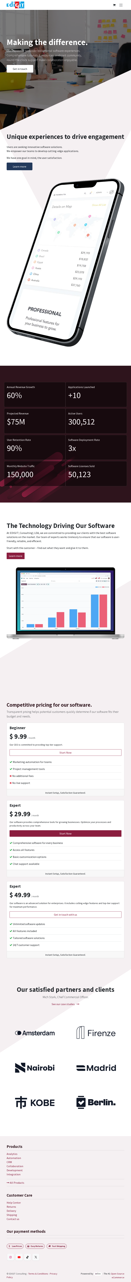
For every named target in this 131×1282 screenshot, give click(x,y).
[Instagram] (10, 1257)
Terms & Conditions (38, 1273)
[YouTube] (19, 1257)
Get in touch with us (65, 882)
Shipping (12, 1215)
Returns (11, 1206)
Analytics (12, 1154)
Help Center (14, 1202)
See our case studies (63, 971)
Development (15, 1170)
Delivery (11, 1210)
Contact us (13, 1219)
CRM (9, 1162)
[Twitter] (35, 1257)
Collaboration (15, 1166)
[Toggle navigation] (121, 5)
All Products (16, 1182)
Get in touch (20, 69)
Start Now (65, 720)
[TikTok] (27, 1257)
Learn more (19, 166)
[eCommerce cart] (114, 5)
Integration (13, 1174)
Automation (14, 1158)
